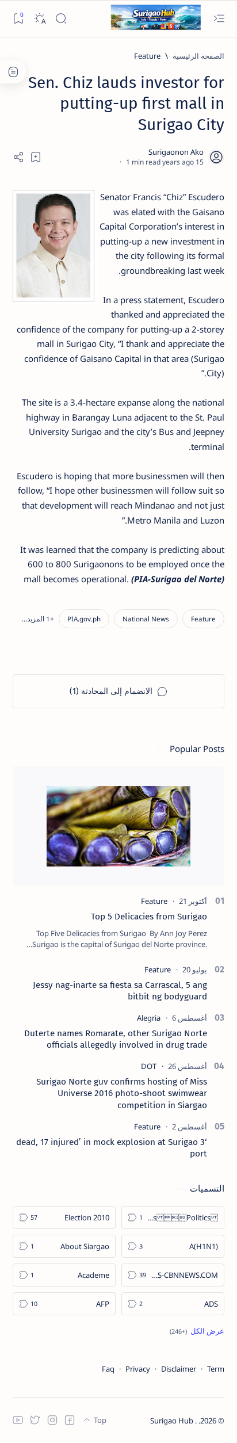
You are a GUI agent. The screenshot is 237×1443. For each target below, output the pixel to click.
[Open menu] (219, 19)
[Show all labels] (197, 1331)
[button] (38, 619)
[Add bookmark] (35, 157)
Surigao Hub (172, 1420)
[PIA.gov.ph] (84, 618)
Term (215, 1369)
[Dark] (39, 19)
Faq (108, 1369)
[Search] (61, 19)
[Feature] (203, 618)
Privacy (137, 1369)
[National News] (146, 618)
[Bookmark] (18, 19)
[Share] (18, 157)
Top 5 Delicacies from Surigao (149, 916)
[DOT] (148, 1066)
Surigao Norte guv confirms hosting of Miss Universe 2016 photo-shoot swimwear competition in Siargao (121, 1093)
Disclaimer (178, 1369)
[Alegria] (148, 1017)
